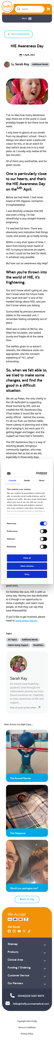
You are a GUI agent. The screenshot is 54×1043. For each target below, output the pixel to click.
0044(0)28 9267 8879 (31, 996)
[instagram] (14, 932)
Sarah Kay (22, 64)
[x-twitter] (24, 932)
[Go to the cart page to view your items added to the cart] (48, 9)
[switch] (43, 531)
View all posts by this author (23, 708)
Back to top (27, 899)
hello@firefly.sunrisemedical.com (31, 1003)
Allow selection (27, 566)
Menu (24, 19)
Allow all (27, 558)
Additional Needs (40, 65)
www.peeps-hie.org (26, 621)
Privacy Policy (27, 1034)
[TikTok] (29, 932)
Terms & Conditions (27, 1028)
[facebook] (9, 932)
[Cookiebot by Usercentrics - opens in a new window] (36, 473)
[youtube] (19, 932)
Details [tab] (27, 480)
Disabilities (38, 645)
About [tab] (41, 480)
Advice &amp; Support (18, 645)
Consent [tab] (12, 480)
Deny (27, 574)
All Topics (12, 640)
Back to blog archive (20, 34)
